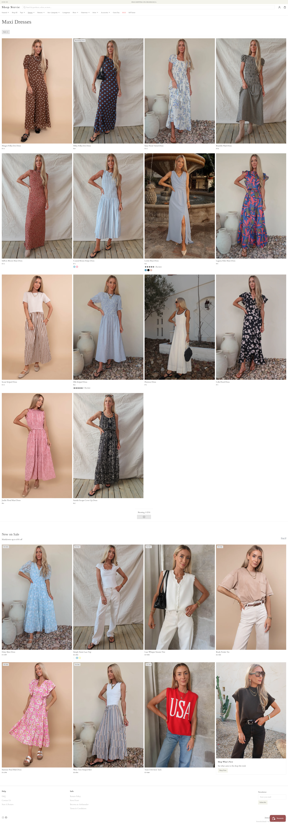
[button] (37, 140)
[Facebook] (6, 817)
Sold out (37, 255)
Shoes (74, 12)
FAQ (4, 796)
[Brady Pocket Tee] (251, 597)
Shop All (14, 12)
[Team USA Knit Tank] (180, 715)
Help (4, 791)
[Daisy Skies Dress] (37, 597)
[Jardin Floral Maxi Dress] (37, 445)
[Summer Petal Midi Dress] (37, 715)
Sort (4, 32)
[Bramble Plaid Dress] (251, 91)
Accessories (104, 12)
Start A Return (8, 804)
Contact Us (6, 800)
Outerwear (84, 12)
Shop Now (222, 770)
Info (72, 791)
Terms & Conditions (78, 808)
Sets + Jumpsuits (53, 12)
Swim (94, 12)
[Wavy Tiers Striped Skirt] (108, 715)
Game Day (116, 12)
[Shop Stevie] (11, 7)
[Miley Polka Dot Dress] (108, 91)
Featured (4, 12)
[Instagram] (3, 817)
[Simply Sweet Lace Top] (108, 597)
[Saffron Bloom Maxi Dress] (37, 206)
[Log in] (278, 7)
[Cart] (284, 7)
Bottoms (40, 12)
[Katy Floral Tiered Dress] (180, 91)
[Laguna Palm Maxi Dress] (251, 206)
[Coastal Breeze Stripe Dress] (108, 206)
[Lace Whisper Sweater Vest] (180, 597)
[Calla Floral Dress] (251, 327)
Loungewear (66, 12)
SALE (124, 12)
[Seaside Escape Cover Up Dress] (108, 445)
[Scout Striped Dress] (37, 327)
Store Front (74, 800)
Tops (21, 12)
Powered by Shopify (261, 821)
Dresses (30, 12)
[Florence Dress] (180, 327)
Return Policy (75, 796)
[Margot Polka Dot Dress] (37, 91)
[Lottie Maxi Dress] (180, 206)
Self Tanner (132, 12)
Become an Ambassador (79, 804)
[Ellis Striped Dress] (108, 327)
